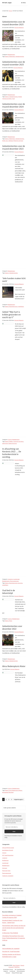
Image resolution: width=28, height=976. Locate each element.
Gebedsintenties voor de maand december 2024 (13, 105)
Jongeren (10, 579)
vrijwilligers (21, 306)
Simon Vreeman (16, 965)
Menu (24, 2)
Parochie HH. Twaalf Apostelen (11, 951)
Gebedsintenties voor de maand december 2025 (13, 23)
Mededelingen (11, 54)
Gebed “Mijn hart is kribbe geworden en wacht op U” (11, 314)
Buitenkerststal (13, 306)
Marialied (11, 792)
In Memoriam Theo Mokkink (10, 933)
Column (10, 439)
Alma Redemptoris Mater (13, 666)
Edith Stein (5, 443)
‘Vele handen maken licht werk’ (14, 279)
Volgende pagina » (19, 800)
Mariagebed (5, 792)
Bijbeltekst (12, 56)
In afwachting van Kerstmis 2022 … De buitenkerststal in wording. (11, 452)
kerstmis (14, 443)
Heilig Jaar (5, 140)
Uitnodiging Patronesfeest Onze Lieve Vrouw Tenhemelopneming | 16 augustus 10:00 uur (13, 938)
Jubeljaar (10, 140)
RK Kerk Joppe (6, 3)
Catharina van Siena (18, 441)
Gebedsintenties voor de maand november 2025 (13, 63)
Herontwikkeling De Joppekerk (10, 948)
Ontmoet (4, 868)
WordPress (17, 967)
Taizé (13, 98)
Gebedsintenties (20, 56)
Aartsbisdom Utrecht (7, 850)
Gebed (10, 443)
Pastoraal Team (6, 870)
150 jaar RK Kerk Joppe (8, 847)
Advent (7, 56)
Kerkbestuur (5, 860)
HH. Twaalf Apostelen (7, 855)
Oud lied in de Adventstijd (8, 591)
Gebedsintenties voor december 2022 (12, 627)
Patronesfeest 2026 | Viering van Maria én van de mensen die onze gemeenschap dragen (13, 928)
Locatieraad (16, 579)
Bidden (11, 441)
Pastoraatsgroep (14, 581)
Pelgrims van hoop (18, 140)
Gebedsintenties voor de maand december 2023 (13, 147)
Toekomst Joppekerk (7, 875)
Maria (10, 621)
